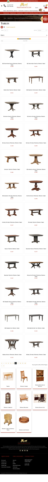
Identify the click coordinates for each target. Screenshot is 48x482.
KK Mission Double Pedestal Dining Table (12, 196)
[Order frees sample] (44, 19)
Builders (14, 463)
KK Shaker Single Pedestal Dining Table (12, 302)
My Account (3, 460)
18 (20, 363)
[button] (1, 5)
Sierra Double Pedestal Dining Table (36, 354)
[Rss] (27, 450)
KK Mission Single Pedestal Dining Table (36, 170)
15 (13, 363)
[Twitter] (22, 450)
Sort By (35, 30)
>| (3, 365)
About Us (14, 460)
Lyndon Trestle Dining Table (12, 169)
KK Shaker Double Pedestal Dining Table (36, 302)
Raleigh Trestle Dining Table (12, 275)
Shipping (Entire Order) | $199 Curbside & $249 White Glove (24, 1)
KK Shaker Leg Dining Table (12, 328)
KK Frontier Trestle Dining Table (36, 63)
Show (2, 30)
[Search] (44, 10)
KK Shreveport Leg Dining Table (36, 328)
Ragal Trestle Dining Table (12, 248)
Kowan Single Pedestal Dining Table (12, 143)
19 (22, 363)
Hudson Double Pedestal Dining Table (36, 117)
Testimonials (15, 467)
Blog (13, 461)
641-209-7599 (10, 5)
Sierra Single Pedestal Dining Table (12, 354)
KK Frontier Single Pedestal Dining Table (12, 64)
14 (10, 363)
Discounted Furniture (16, 465)
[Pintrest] (25, 450)
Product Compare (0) (10, 27)
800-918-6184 (10, 6)
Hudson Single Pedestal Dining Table (12, 117)
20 (25, 363)
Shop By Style (3, 463)
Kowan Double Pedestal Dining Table (36, 143)
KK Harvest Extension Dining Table (36, 90)
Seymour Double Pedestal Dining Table (36, 276)
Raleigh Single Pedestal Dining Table (36, 248)
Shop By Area (10, 18)
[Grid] (2, 27)
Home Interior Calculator (6, 467)
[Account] (44, 5)
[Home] (5, 18)
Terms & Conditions (16, 468)
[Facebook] (20, 450)
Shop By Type (3, 465)
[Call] (42, 5)
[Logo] (24, 5)
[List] (4, 27)
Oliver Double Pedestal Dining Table (12, 222)
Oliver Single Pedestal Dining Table (36, 195)
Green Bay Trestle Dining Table (12, 90)
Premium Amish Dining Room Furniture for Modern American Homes (27, 18)
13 (8, 363)
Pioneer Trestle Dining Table (36, 222)
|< (1, 363)
